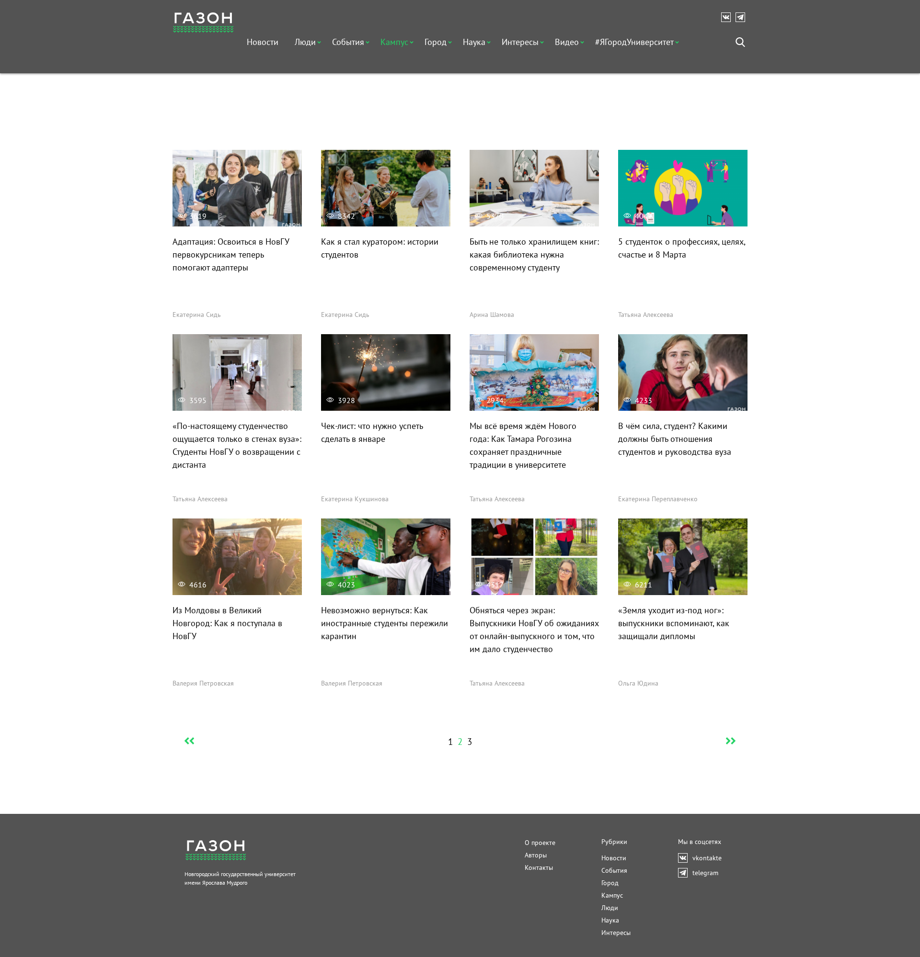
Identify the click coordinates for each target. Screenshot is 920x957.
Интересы (520, 41)
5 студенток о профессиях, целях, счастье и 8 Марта (681, 248)
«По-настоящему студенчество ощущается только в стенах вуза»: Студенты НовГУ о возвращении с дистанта (236, 445)
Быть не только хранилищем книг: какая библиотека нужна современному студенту (534, 254)
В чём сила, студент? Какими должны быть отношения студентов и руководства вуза (674, 438)
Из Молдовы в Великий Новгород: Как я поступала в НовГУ (227, 623)
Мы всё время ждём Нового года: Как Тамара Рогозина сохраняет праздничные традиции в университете (523, 445)
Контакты (539, 867)
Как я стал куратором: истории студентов (379, 248)
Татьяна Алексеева (645, 314)
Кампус (394, 41)
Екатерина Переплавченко (658, 499)
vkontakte (728, 17)
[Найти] (740, 42)
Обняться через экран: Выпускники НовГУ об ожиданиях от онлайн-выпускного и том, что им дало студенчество (534, 629)
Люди (305, 41)
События (348, 41)
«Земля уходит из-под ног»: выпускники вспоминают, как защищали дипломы (673, 623)
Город (436, 41)
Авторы (536, 855)
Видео (567, 41)
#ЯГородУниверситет (634, 41)
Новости (262, 41)
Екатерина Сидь (196, 314)
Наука (474, 41)
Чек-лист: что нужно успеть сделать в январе (372, 432)
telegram (743, 17)
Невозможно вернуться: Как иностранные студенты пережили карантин (384, 623)
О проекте (540, 842)
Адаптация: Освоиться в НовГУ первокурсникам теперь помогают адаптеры (230, 254)
